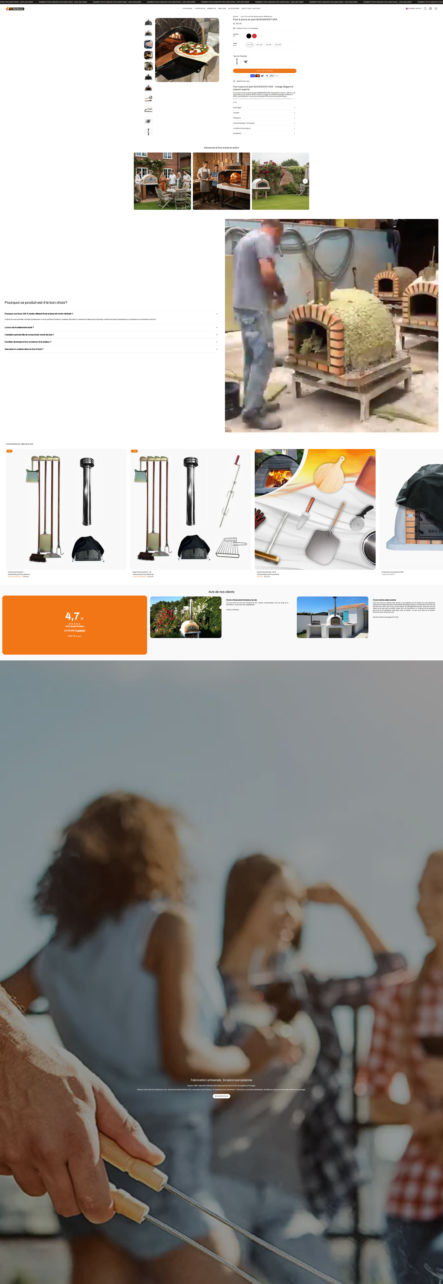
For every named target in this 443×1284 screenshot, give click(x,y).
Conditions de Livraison (242, 128)
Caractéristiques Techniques (244, 123)
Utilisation (237, 118)
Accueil (235, 16)
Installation (237, 133)
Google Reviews (77, 626)
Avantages (237, 107)
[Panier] (436, 8)
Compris (236, 113)
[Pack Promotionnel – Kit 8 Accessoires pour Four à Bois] (315, 509)
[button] (187, 8)
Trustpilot (80, 630)
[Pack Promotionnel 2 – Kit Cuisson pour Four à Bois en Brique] (190, 509)
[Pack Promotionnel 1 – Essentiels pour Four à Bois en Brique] (66, 509)
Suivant (439, 509)
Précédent (155, 50)
